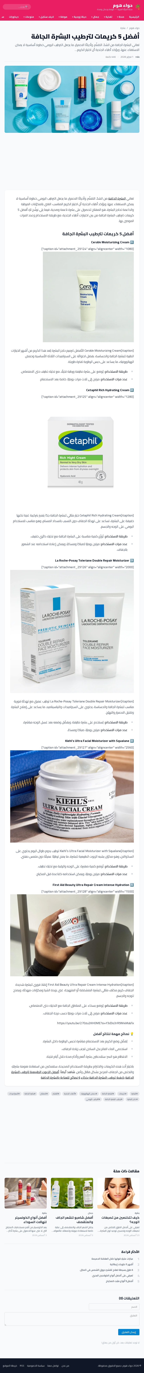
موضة (63, 17)
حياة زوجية (79, 17)
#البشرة (134, 1094)
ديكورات (14, 17)
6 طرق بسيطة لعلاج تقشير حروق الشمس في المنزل (106, 1270)
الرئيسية (134, 17)
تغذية (108, 17)
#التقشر (56, 1094)
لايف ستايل (46, 17)
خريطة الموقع (10, 1365)
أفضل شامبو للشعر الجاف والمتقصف (74, 1220)
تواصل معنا (53, 1365)
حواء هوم (134, 28)
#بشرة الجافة (30, 1094)
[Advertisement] (72, 161)
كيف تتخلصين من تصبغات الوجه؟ (120, 1220)
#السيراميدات (14, 1094)
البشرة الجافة (117, 198)
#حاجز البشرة (132, 1099)
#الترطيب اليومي (93, 1099)
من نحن (65, 1365)
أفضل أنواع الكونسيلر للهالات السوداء (31, 1220)
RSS (22, 1365)
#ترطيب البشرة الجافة (113, 1099)
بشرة (122, 28)
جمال (95, 17)
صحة (120, 17)
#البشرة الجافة (108, 1094)
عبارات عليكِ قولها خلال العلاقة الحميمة (112, 1258)
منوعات (29, 17)
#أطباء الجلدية (70, 1094)
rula (137, 57)
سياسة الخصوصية (36, 1365)
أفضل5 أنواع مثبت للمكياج (119, 1281)
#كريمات (122, 1094)
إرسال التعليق (129, 1332)
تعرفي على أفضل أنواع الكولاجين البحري (112, 1275)
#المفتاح (44, 1094)
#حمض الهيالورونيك (89, 1094)
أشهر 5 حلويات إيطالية (121, 1264)
